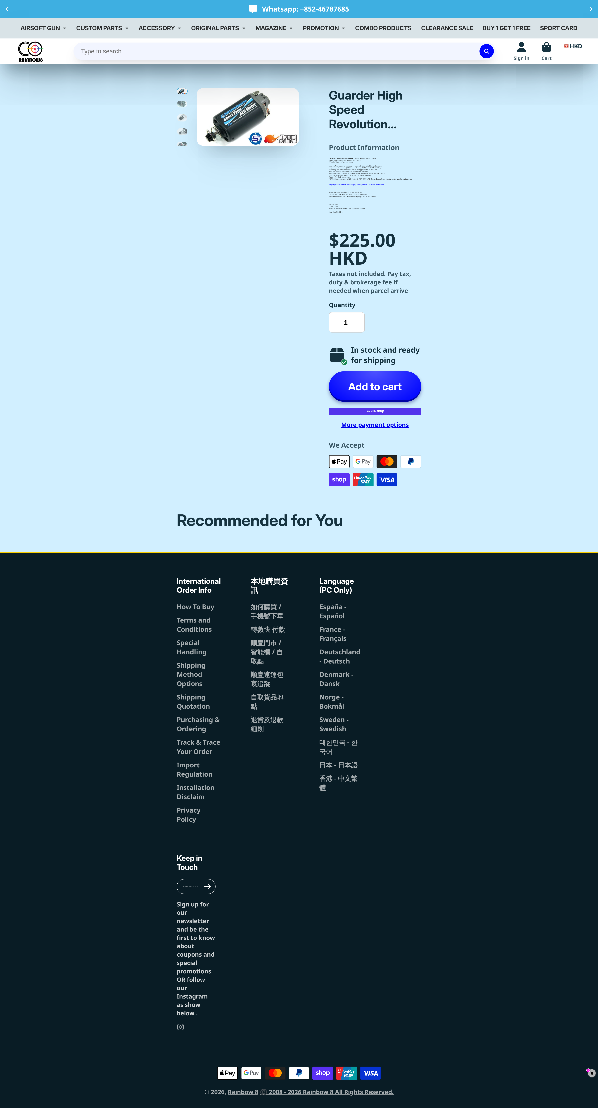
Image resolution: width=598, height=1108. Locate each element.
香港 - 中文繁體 (338, 783)
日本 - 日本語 (338, 764)
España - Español (332, 611)
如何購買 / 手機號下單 (267, 611)
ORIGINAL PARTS (215, 28)
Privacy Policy (189, 815)
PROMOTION (321, 28)
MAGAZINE (271, 28)
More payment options (375, 425)
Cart (546, 51)
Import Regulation (194, 769)
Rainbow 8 (243, 1092)
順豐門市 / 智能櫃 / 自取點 (267, 651)
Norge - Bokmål (331, 701)
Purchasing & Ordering (198, 724)
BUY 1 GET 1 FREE (507, 28)
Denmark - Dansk (336, 679)
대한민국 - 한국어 (338, 747)
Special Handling (191, 647)
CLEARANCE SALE (447, 28)
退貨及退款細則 (267, 724)
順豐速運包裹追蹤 (267, 679)
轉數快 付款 (268, 629)
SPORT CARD (558, 28)
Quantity (342, 305)
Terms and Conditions (194, 625)
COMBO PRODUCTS (383, 28)
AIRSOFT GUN (40, 28)
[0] (592, 1073)
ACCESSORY (157, 28)
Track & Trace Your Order (198, 747)
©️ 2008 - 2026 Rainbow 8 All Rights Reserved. (327, 1092)
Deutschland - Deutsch (339, 656)
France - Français (332, 634)
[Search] (486, 51)
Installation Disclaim (195, 792)
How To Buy (195, 606)
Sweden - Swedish (334, 724)
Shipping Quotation (193, 701)
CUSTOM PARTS (99, 28)
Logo (31, 51)
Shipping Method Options (191, 674)
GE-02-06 (348, 194)
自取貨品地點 (267, 701)
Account (521, 51)
